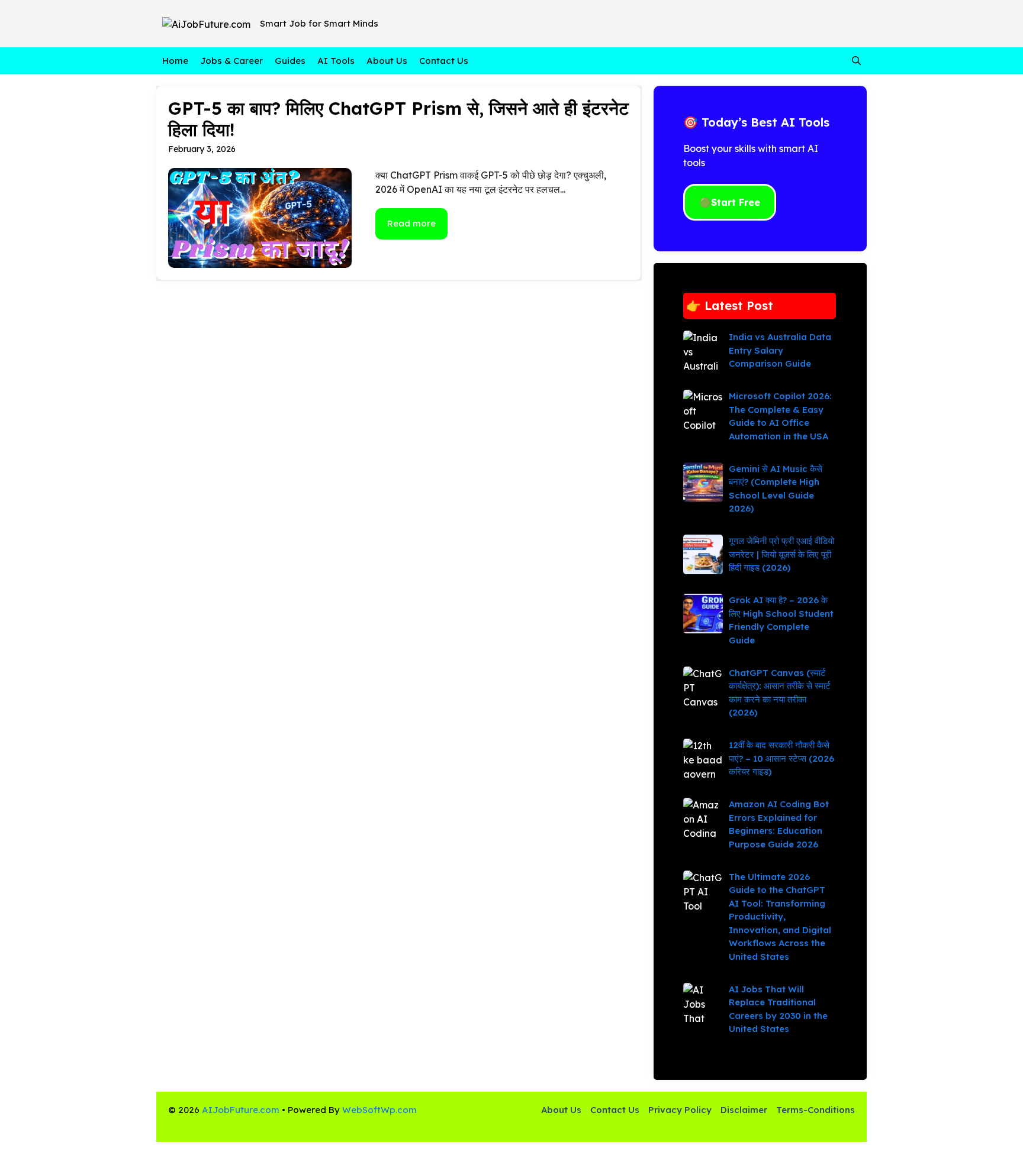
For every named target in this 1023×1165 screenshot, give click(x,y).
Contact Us (443, 60)
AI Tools (336, 60)
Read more (411, 223)
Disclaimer (743, 1109)
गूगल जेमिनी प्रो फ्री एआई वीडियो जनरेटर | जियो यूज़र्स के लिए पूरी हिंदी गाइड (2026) (781, 554)
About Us (386, 60)
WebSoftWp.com (379, 1109)
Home (175, 60)
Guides (290, 60)
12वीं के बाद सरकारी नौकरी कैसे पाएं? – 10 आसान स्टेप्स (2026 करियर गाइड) (781, 758)
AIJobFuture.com (240, 1109)
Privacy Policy (680, 1109)
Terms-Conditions (815, 1109)
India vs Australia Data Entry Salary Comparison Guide (780, 350)
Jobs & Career (231, 60)
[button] (856, 60)
